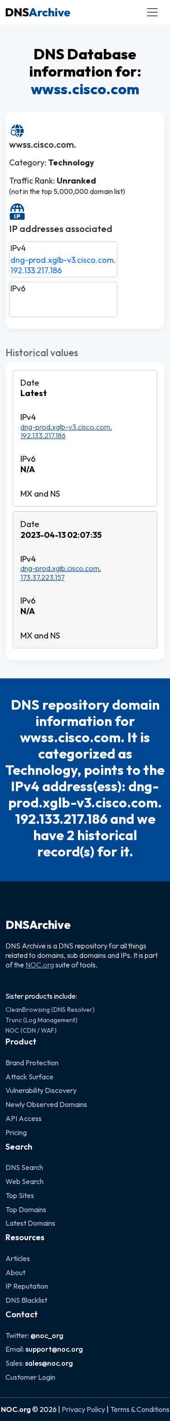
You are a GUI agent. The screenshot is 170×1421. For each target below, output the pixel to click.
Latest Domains (30, 1223)
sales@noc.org (49, 1363)
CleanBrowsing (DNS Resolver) (50, 1009)
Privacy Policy (83, 1409)
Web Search (24, 1181)
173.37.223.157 (42, 577)
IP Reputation (26, 1285)
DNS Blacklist (26, 1300)
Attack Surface (29, 1076)
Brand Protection (31, 1062)
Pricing (16, 1132)
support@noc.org (54, 1348)
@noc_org (46, 1335)
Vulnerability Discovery (41, 1090)
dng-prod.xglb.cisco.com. (60, 568)
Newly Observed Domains (46, 1104)
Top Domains (25, 1209)
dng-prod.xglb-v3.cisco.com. (63, 260)
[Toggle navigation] (152, 12)
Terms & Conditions (140, 1409)
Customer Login (30, 1377)
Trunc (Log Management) (41, 1020)
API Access (23, 1118)
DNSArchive (38, 925)
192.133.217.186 (36, 270)
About (15, 1272)
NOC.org (39, 964)
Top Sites (19, 1195)
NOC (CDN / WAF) (31, 1030)
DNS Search (24, 1167)
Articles (17, 1258)
